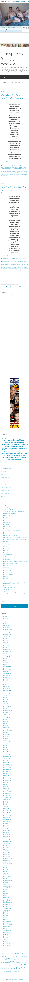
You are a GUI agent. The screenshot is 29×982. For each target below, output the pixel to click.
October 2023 (6, 633)
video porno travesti (6, 487)
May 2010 (5, 871)
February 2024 (7, 625)
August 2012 (6, 821)
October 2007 (6, 928)
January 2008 (6, 923)
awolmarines (13, 261)
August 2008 (6, 910)
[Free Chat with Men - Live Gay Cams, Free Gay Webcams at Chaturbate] (14, 45)
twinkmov (5, 175)
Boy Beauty (6, 517)
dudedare (19, 264)
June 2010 (5, 869)
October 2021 (6, 671)
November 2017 (7, 740)
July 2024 (5, 616)
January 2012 (6, 834)
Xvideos (3, 496)
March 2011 (6, 853)
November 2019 (7, 712)
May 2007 (5, 938)
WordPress (21, 979)
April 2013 (5, 806)
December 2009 (7, 880)
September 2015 (7, 769)
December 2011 (7, 836)
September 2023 (7, 634)
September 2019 (7, 716)
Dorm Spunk (6, 534)
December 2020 (7, 690)
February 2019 (7, 729)
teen (18, 968)
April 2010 (5, 873)
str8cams (24, 268)
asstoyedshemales (6, 165)
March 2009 (6, 897)
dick (8, 956)
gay (20, 956)
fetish (11, 956)
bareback (16, 953)
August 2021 (6, 675)
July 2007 (5, 934)
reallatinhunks (17, 173)
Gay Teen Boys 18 (7, 554)
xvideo (2, 500)
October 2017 (6, 742)
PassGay (5, 576)
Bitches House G (7, 515)
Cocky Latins (6, 522)
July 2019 (5, 720)
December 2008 (7, 902)
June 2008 (5, 914)
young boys (20, 971)
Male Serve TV (6, 567)
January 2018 (6, 736)
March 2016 (6, 762)
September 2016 (7, 756)
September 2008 (7, 908)
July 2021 (5, 677)
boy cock (5, 519)
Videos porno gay (5, 477)
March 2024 (6, 623)
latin (19, 962)
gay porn (16, 959)
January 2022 (6, 668)
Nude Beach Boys (7, 571)
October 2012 (6, 817)
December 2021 (7, 670)
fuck (13, 956)
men (2, 965)
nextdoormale (20, 267)
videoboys (23, 270)
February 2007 (7, 943)
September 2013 (7, 797)
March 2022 (6, 664)
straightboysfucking (11, 174)
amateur (6, 954)
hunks (16, 962)
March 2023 (6, 646)
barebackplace (20, 261)
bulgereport (20, 167)
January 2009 (6, 901)
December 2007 (7, 925)
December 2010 (7, 858)
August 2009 (6, 888)
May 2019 (5, 723)
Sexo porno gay (5, 493)
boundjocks (22, 165)
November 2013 (7, 793)
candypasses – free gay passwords (13, 59)
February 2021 (7, 686)
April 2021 (5, 683)
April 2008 (5, 917)
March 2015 (6, 775)
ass (12, 954)
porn (17, 965)
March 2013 (6, 808)
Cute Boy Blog (6, 524)
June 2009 (5, 891)
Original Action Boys (8, 574)
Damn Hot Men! (7, 526)
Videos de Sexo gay (6, 490)
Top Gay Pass (6, 589)
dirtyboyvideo (8, 264)
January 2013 (6, 812)
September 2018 (7, 731)
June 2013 (5, 803)
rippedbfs (5, 268)
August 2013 (6, 799)
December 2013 (7, 792)
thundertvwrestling (20, 174)
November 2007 (7, 926)
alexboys (8, 261)
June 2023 (5, 640)
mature (25, 962)
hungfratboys (22, 266)
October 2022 (6, 653)
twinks (19, 270)
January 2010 (6, 878)
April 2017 (5, 749)
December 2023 (7, 629)
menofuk (21, 171)
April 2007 (5, 939)
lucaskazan (8, 267)
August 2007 (6, 932)
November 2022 (7, 651)
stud (15, 967)
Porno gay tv (4, 481)
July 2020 (5, 697)
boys (25, 954)
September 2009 (7, 886)
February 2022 (7, 666)
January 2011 (6, 856)
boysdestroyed (8, 167)
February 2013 (7, 810)
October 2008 (6, 906)
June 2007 (5, 936)
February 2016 (7, 764)
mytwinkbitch (6, 173)
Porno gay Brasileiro (6, 468)
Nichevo (5, 569)
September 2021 (7, 673)
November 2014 (7, 779)
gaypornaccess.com (23, 959)
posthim (11, 173)
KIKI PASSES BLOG (8, 565)
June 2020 (5, 699)
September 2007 (7, 930)
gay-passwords (7, 556)
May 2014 (5, 784)
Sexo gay (3, 474)
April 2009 (5, 895)
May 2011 (5, 849)
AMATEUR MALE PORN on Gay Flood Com (13, 511)
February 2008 (7, 921)
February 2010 (7, 877)
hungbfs (4, 171)
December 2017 (7, 738)
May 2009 (5, 893)
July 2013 (5, 801)
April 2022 (5, 662)
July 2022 (5, 659)
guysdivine (24, 264)
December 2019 (7, 710)
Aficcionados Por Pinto (9, 510)
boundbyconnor (9, 263)
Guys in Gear (6, 559)
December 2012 (7, 814)
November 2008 (7, 904)
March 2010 (6, 875)
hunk (12, 961)
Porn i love (6, 580)
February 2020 (7, 707)
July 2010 (5, 867)
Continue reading (5, 161)
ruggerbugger (11, 268)
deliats (7, 170)
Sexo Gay (3, 465)
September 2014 (7, 781)
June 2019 (5, 721)
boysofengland (17, 263)
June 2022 (5, 660)
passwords (12, 965)
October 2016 (6, 755)
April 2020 (5, 703)
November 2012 (7, 816)
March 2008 (6, 919)
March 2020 (6, 705)
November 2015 (7, 768)
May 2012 (5, 827)
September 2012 (7, 819)
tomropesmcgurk (13, 270)
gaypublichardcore (19, 170)
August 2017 (6, 744)
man (22, 962)
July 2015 (5, 771)
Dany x (5, 528)
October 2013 (6, 795)
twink (23, 967)
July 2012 (5, 823)
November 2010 (7, 860)
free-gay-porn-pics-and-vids (10, 535)
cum (5, 956)
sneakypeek (3, 174)
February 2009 (7, 899)
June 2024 (5, 618)
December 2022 (7, 649)
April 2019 (5, 725)
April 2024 (5, 622)
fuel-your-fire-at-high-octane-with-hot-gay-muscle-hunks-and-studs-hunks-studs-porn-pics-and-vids (15, 539)
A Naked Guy (6, 508)
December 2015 (7, 766)
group (6, 962)
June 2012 (5, 825)
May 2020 (5, 701)
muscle (5, 965)
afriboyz (4, 261)
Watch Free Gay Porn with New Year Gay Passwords (13, 97)
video (10, 971)
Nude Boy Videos (7, 572)
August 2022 (6, 657)
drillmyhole (13, 264)
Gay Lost (5, 550)
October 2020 (6, 694)
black (23, 954)
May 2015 (5, 773)
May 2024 (5, 620)
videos (13, 971)
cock (2, 956)
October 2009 (6, 884)
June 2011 (5, 847)
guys (8, 962)
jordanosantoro (15, 171)
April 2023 (5, 644)
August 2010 (6, 866)
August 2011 (6, 843)
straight (23, 964)
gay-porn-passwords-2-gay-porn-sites (12, 558)
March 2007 (6, 941)
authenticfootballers (15, 165)
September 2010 (7, 864)
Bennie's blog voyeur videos (10, 513)
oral (8, 965)
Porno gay (3, 471)
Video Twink (6, 591)
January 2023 (6, 647)
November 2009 (7, 882)
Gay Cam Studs (7, 545)
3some (3, 954)
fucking (16, 956)
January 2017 (6, 751)
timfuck (7, 270)
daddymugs (3, 170)
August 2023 (6, 636)
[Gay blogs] (4, 429)
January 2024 (6, 627)
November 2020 (7, 692)
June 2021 (5, 679)
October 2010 (6, 862)
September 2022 (7, 655)
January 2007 (6, 945)
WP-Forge (14, 979)
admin (11, 101)
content (2, 91)
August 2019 (6, 718)
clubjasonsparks (16, 168)
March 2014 (6, 788)
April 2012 (5, 829)
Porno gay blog (4, 484)
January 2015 (6, 777)
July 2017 (5, 745)
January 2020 (6, 708)
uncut (7, 971)
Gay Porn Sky (6, 552)
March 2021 (6, 684)
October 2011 (6, 840)
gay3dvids (12, 170)
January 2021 (6, 688)
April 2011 (5, 851)
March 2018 (6, 734)
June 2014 (5, 782)
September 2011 (7, 841)
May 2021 (5, 681)
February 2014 (7, 790)
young (16, 971)
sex (19, 965)
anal (10, 954)
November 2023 (7, 631)
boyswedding (14, 167)
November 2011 (7, 838)
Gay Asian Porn (7, 543)
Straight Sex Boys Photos (9, 587)
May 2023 (5, 642)
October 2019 (6, 714)
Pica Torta (5, 578)
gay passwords (9, 959)
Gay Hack (5, 546)
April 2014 (5, 786)
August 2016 (6, 758)
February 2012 (7, 832)
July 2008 (5, 912)
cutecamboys (23, 168)
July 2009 (5, 890)
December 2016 (7, 753)
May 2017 (5, 747)
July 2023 (5, 638)
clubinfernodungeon (7, 168)
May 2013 (5, 805)
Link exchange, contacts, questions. (14, 295)
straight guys (9, 968)
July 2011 (5, 845)
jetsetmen (9, 171)
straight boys (3, 968)
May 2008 (5, 915)
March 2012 (6, 830)
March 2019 (6, 727)
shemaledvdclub (24, 173)
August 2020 (6, 695)
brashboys (22, 263)
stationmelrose (7, 585)
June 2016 (5, 760)
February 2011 (7, 854)
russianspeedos (17, 268)
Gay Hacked (6, 548)
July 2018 (5, 732)
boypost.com (6, 521)
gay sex (2, 962)
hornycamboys (8, 266)
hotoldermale (15, 266)
